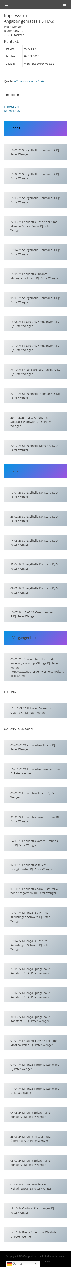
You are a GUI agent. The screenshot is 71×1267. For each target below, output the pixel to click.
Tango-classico (31, 1256)
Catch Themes (43, 1261)
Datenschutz (12, 111)
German (18, 1263)
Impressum (11, 106)
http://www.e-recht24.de (29, 81)
